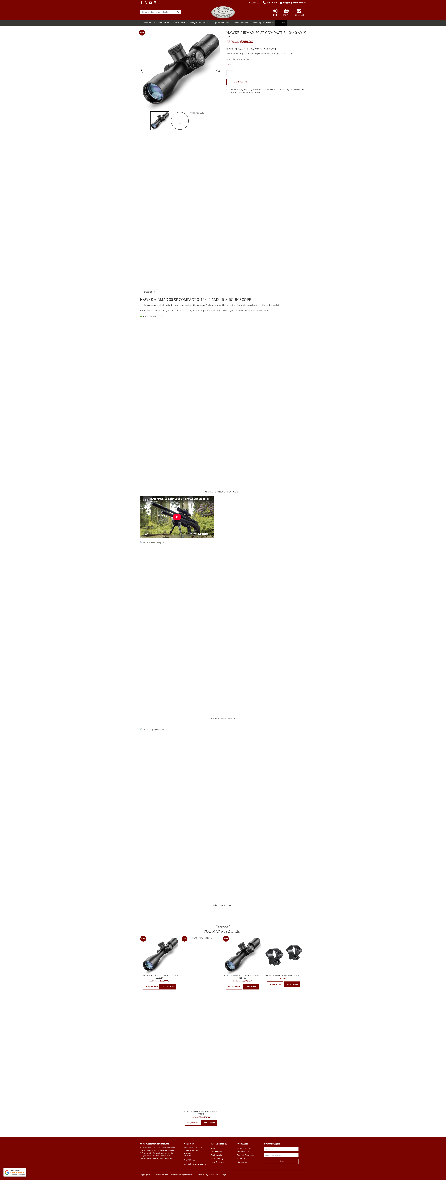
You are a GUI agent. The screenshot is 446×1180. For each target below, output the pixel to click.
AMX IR (249, 92)
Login (275, 15)
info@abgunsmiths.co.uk (294, 3)
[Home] (223, 18)
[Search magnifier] (178, 12)
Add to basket (240, 82)
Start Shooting (217, 1159)
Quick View (153, 987)
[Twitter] (146, 2)
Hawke (257, 92)
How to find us (217, 1152)
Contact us (242, 1162)
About (213, 1148)
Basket (286, 15)
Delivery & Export (244, 1148)
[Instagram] (154, 2)
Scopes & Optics (277, 90)
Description (149, 292)
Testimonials (216, 1155)
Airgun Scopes (255, 90)
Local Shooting (217, 1162)
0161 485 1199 (272, 3)
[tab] (149, 292)
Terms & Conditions (245, 1155)
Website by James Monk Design (212, 1175)
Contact (299, 15)
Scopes (266, 90)
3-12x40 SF (295, 90)
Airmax (242, 92)
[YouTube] (150, 2)
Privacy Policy (243, 1152)
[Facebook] (141, 2)
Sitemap (241, 1159)
